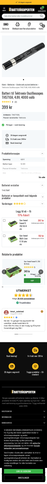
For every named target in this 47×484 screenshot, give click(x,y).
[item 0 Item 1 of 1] (23, 56)
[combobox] (23, 16)
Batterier (11, 85)
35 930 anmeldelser (26, 298)
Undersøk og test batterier (27, 85)
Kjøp (32, 280)
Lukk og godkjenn (23, 471)
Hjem (4, 85)
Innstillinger (23, 477)
